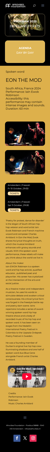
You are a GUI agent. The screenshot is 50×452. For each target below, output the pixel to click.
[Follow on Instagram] (33, 438)
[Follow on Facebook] (16, 438)
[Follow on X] (25, 438)
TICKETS (14, 193)
